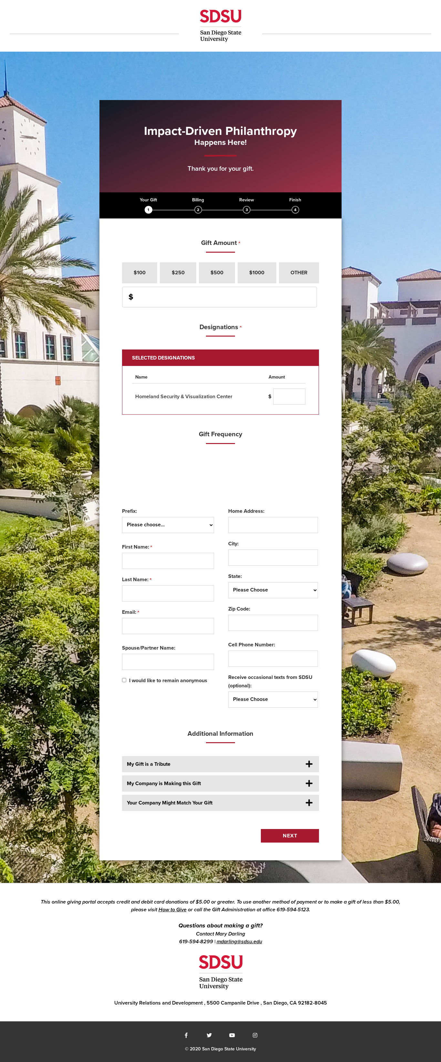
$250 (178, 272)
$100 (140, 272)
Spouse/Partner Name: (148, 648)
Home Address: (246, 511)
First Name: (136, 547)
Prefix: (129, 511)
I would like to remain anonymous (168, 680)
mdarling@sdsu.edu (239, 941)
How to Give (173, 909)
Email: (130, 612)
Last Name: (136, 579)
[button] (220, 764)
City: (233, 544)
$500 (216, 272)
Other (299, 272)
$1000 (256, 272)
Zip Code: (239, 609)
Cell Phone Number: (251, 645)
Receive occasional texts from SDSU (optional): (270, 681)
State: (235, 576)
